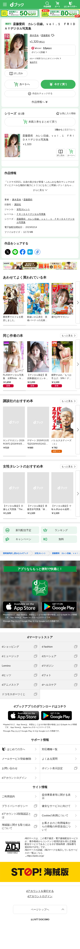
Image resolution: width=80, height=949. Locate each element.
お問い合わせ (9, 768)
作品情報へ (38, 101)
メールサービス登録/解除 (16, 758)
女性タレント (23, 209)
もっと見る (67, 335)
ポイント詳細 (38, 52)
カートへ (24, 84)
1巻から (59, 130)
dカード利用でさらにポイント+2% (44, 58)
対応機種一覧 (49, 749)
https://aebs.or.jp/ (35, 856)
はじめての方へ (16, 749)
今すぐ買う (60, 84)
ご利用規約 (8, 796)
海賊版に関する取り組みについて (16, 826)
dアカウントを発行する (40, 890)
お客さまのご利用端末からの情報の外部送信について (56, 826)
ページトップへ (40, 909)
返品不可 (33, 62)
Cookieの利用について (55, 815)
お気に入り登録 (68, 113)
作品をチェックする (42, 93)
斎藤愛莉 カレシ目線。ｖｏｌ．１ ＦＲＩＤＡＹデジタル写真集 (49, 137)
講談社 (17, 204)
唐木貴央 (34, 35)
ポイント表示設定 (52, 768)
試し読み (18, 73)
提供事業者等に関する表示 (56, 796)
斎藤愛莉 (45, 35)
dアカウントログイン (14, 777)
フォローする (53, 35)
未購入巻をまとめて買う (42, 121)
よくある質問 (49, 758)
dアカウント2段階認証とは (16, 815)
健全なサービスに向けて (56, 805)
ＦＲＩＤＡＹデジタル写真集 (31, 214)
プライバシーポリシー (15, 805)
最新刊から (70, 130)
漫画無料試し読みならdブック (15, 553)
